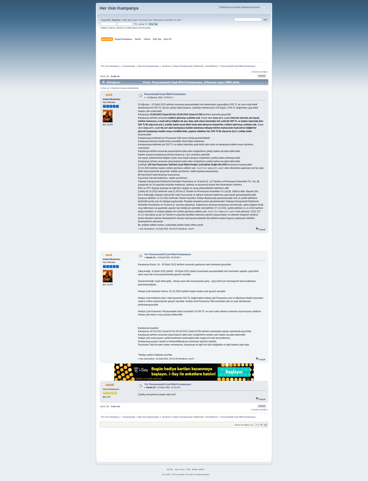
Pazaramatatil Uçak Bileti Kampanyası (165, 94)
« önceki (255, 72)
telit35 (110, 384)
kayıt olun (147, 20)
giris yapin (224, 118)
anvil (109, 94)
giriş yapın (133, 20)
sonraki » (263, 72)
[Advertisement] (184, 52)
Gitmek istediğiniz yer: (244, 425)
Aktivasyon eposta (162, 20)
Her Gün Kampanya (119, 8)
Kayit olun (206, 118)
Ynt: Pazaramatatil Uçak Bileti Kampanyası (167, 254)
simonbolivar (211, 66)
